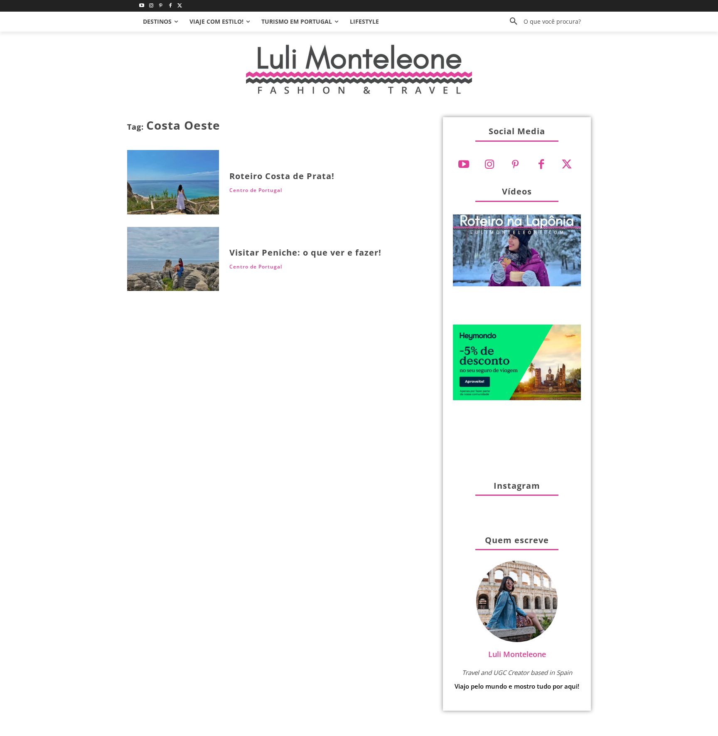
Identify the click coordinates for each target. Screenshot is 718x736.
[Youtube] (142, 6)
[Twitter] (179, 6)
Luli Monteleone (517, 654)
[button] (542, 22)
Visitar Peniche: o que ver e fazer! (305, 252)
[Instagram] (151, 6)
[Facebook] (170, 6)
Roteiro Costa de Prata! (281, 176)
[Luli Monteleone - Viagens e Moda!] (359, 69)
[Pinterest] (161, 6)
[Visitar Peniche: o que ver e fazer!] (173, 259)
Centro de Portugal (255, 190)
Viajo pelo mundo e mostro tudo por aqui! (517, 686)
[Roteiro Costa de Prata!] (173, 182)
